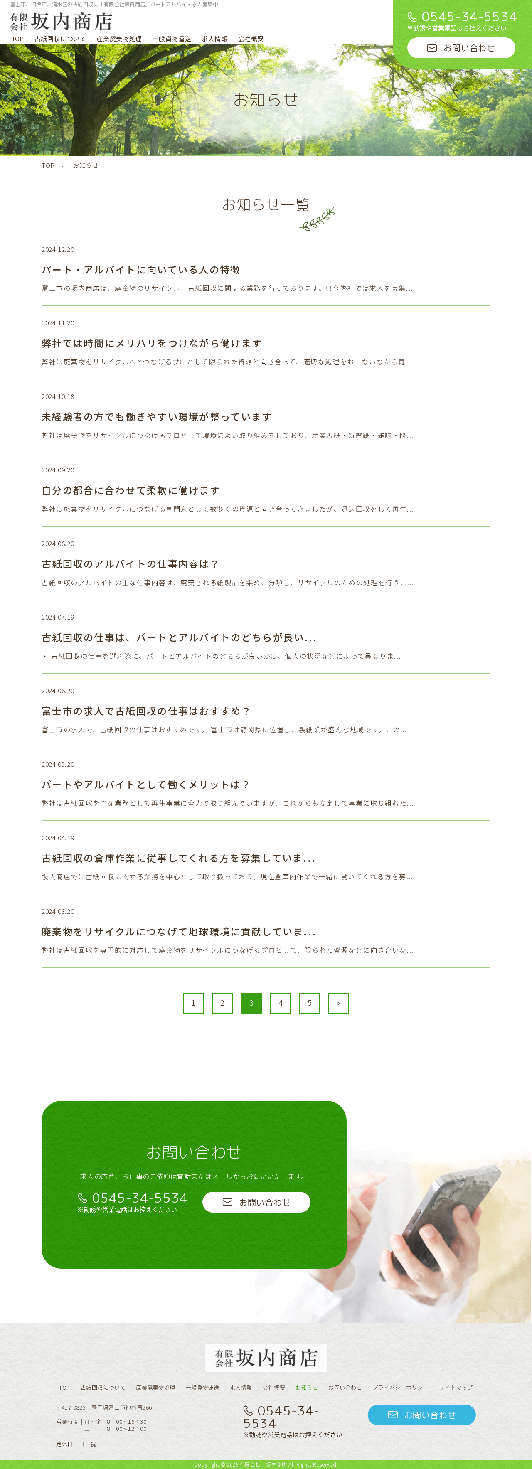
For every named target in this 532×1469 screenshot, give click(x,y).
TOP (18, 38)
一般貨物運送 (172, 38)
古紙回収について (60, 38)
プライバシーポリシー (400, 1387)
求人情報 (214, 38)
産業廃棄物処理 (119, 38)
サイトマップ (456, 1387)
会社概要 (251, 38)
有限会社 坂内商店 (263, 1464)
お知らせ (307, 1387)
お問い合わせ (345, 1387)
